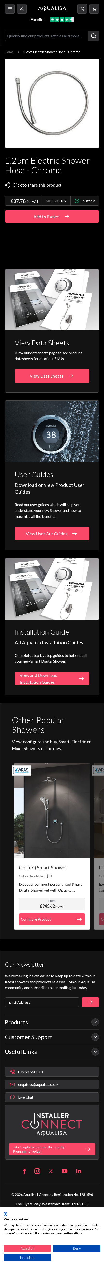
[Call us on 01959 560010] (82, 9)
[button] (94, 9)
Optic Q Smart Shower (43, 867)
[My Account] (22, 9)
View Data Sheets (46, 376)
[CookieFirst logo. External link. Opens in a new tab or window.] (5, 1214)
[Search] (93, 36)
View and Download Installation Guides (38, 679)
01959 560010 (30, 1072)
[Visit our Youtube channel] (64, 1171)
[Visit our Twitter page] (51, 1171)
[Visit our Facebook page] (24, 1171)
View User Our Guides (46, 533)
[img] (52, 103)
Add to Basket (46, 216)
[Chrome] (49, 876)
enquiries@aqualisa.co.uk (38, 1084)
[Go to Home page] (52, 8)
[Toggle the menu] (10, 9)
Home (9, 52)
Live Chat (25, 1097)
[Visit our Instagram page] (37, 1171)
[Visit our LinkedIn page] (78, 1171)
